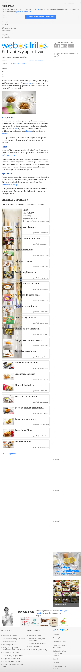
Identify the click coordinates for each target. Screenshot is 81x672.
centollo (5, 134)
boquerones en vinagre (10, 185)
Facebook (58, 46)
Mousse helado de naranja (38, 644)
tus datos (35, 9)
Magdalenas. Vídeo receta (12, 658)
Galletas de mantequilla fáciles (14, 639)
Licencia (55, 659)
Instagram (55, 46)
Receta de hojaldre (9, 642)
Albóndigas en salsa (10, 645)
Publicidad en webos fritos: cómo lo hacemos (59, 653)
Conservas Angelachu (54, 622)
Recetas (9, 57)
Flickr (72, 46)
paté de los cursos (8, 155)
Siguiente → (13, 454)
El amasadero (44, 622)
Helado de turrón (35, 636)
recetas (28, 83)
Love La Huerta (63, 622)
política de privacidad (23, 12)
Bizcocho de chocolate (10, 636)
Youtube (62, 46)
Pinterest (69, 46)
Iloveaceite (25, 622)
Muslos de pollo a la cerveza (12, 661)
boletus (29, 131)
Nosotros (56, 634)
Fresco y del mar (35, 622)
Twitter (65, 46)
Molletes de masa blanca (11, 653)
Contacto (56, 662)
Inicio (3, 57)
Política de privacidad (59, 641)
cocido (15, 129)
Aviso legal (56, 638)
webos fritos (25, 45)
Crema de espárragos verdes (13, 655)
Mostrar (4, 63)
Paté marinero (34, 647)
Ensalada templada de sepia (38, 650)
